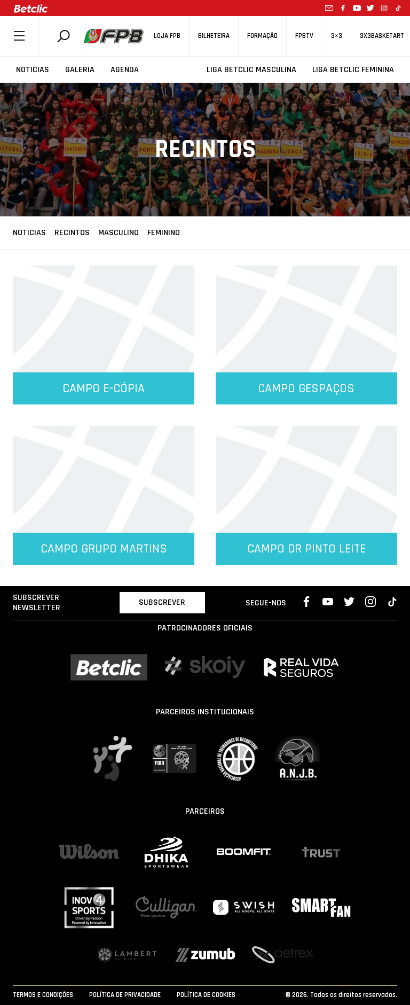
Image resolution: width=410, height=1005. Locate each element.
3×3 (336, 36)
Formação (262, 36)
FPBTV (304, 36)
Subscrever (162, 602)
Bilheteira (214, 36)
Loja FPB (167, 36)
